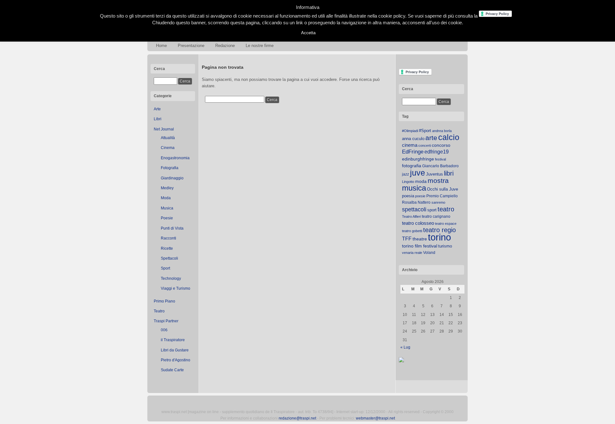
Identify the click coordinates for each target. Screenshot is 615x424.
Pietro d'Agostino (175, 360)
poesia (408, 195)
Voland (429, 252)
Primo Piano (164, 301)
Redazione (225, 45)
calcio (448, 137)
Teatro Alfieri (411, 216)
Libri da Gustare (175, 350)
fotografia (411, 165)
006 (164, 330)
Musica (167, 208)
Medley (167, 188)
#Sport (425, 130)
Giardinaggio (172, 178)
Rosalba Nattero (416, 202)
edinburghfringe (418, 158)
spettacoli (414, 209)
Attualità (168, 138)
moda (421, 181)
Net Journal (164, 129)
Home (161, 45)
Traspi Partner (166, 321)
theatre (420, 238)
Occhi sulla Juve (442, 189)
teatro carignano (436, 216)
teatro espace (445, 223)
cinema (409, 145)
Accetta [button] (308, 32)
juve (417, 172)
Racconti (168, 238)
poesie (420, 196)
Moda (166, 198)
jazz (405, 174)
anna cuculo (413, 138)
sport (432, 210)
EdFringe (412, 152)
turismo (445, 246)
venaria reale (412, 253)
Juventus (434, 174)
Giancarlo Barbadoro (440, 166)
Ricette (167, 248)
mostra (438, 180)
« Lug (405, 347)
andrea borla (442, 131)
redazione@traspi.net (297, 418)
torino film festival (419, 245)
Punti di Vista (172, 228)
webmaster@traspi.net (375, 418)
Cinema (168, 147)
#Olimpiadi (410, 131)
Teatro (159, 311)
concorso (441, 145)
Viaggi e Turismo (175, 288)
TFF (407, 238)
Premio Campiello (442, 196)
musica (414, 188)
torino (439, 237)
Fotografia (169, 168)
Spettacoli (169, 258)
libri (449, 173)
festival (440, 159)
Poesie (167, 218)
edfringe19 (436, 151)
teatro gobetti (412, 231)
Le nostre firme (260, 45)
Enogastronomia (175, 158)
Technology (171, 278)
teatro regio (439, 229)
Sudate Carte (172, 370)
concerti (424, 145)
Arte (157, 109)
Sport (165, 268)
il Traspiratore (173, 340)
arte (431, 138)
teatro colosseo (418, 223)
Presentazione (191, 45)
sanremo (438, 202)
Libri (157, 119)
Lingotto (408, 182)
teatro (446, 209)
